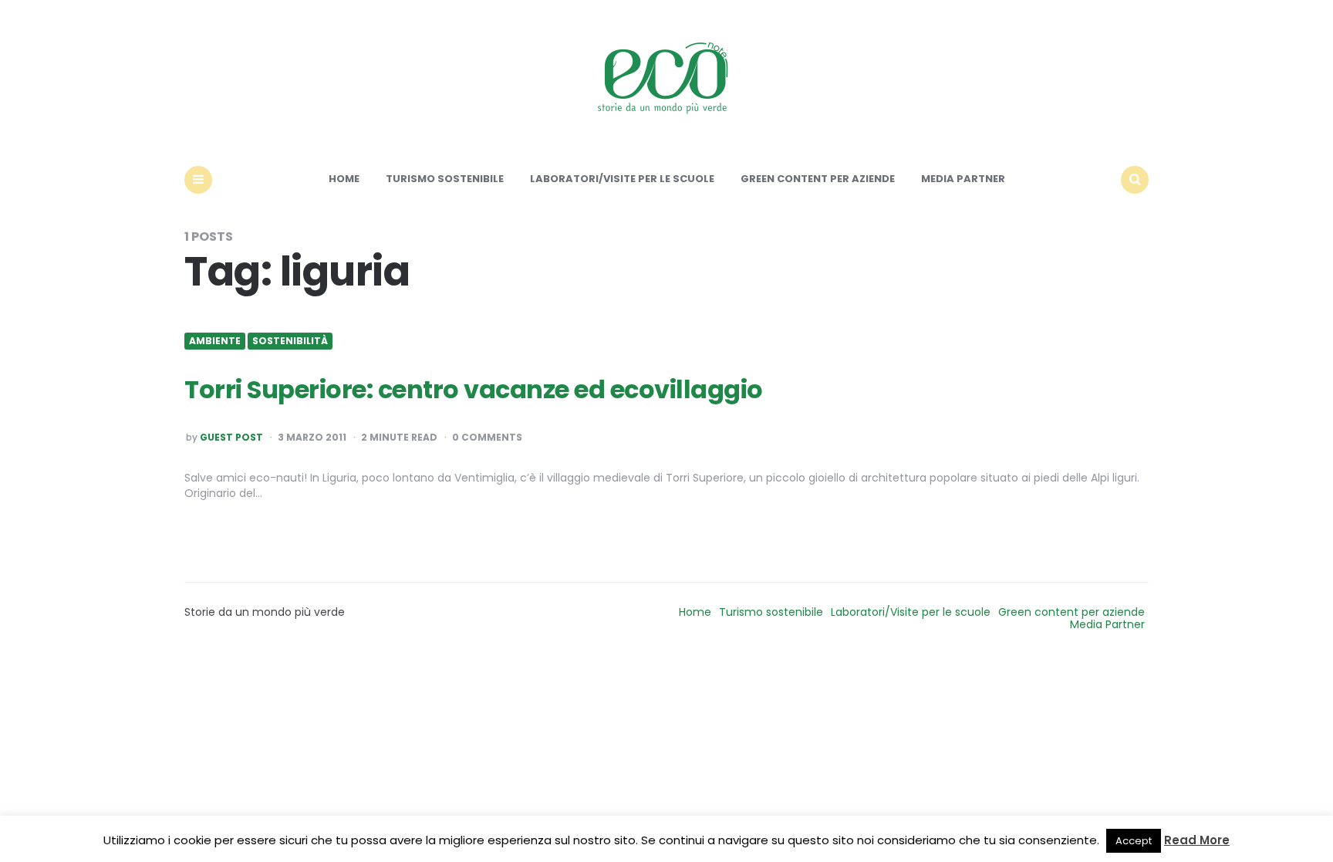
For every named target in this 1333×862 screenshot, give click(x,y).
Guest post (231, 437)
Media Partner (963, 178)
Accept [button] (1133, 840)
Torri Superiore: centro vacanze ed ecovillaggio (473, 389)
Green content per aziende (818, 178)
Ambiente (215, 341)
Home (344, 178)
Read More (1197, 840)
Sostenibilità (290, 341)
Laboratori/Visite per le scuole (622, 178)
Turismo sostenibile (445, 178)
